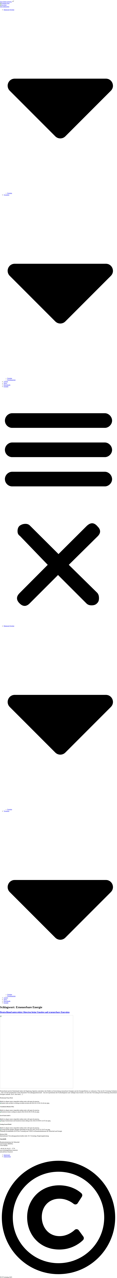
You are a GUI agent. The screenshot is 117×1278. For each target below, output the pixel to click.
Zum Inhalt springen (6, 1)
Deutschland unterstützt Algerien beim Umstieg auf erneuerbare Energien (34, 1012)
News (5, 383)
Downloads (7, 385)
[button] (58, 506)
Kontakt (6, 386)
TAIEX (6, 381)
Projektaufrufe (11, 380)
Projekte (9, 193)
